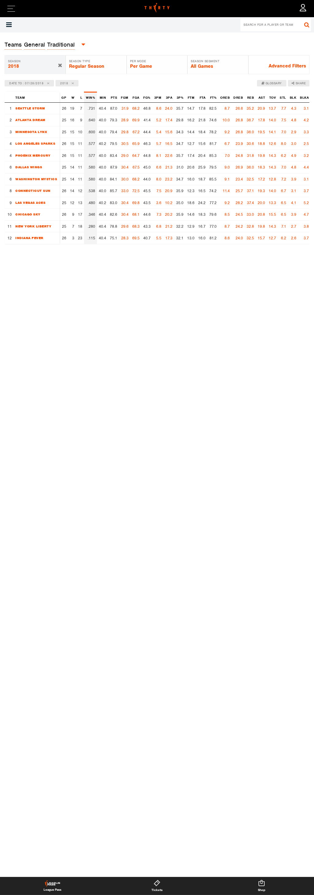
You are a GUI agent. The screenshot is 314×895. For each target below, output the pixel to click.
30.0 (124, 179)
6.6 (158, 167)
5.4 (158, 132)
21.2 (168, 226)
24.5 (239, 214)
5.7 (158, 143)
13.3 (272, 202)
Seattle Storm (30, 108)
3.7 (306, 190)
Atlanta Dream (30, 120)
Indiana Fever (29, 238)
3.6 (158, 202)
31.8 (250, 155)
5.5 (158, 238)
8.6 (158, 108)
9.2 (227, 132)
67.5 (136, 167)
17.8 (261, 120)
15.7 (261, 238)
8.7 (227, 108)
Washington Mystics (36, 179)
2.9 (293, 132)
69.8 (136, 202)
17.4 (168, 120)
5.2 (158, 120)
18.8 (261, 143)
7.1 (283, 226)
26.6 (239, 108)
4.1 (293, 202)
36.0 (250, 132)
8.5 (227, 214)
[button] (9, 24)
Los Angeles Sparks (35, 143)
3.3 (306, 132)
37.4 (250, 202)
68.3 (136, 226)
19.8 (261, 155)
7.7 (283, 108)
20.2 (168, 214)
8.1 (158, 155)
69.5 (136, 238)
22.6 (168, 155)
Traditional (61, 44)
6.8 (158, 226)
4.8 (293, 120)
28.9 (124, 120)
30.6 (250, 143)
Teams (13, 44)
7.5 (283, 120)
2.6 (293, 238)
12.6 (272, 143)
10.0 (226, 120)
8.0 (283, 143)
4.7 (306, 214)
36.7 (250, 120)
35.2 (250, 108)
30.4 (124, 167)
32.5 (250, 179)
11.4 (226, 190)
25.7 (239, 190)
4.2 (306, 120)
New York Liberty (33, 226)
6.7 (227, 143)
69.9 (136, 120)
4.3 (293, 108)
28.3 (124, 238)
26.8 (239, 120)
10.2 (168, 202)
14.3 (272, 155)
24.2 (239, 226)
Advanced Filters (287, 66)
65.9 (136, 143)
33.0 (124, 190)
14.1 (272, 132)
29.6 (124, 226)
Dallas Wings (28, 167)
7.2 (283, 179)
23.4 (239, 179)
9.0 (227, 167)
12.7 (272, 238)
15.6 (168, 132)
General (34, 44)
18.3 (261, 167)
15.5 (272, 214)
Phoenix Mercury (33, 155)
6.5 (283, 202)
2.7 (293, 226)
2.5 (306, 143)
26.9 (239, 167)
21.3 (168, 167)
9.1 (227, 179)
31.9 (124, 108)
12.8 (272, 179)
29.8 (124, 132)
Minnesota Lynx (31, 132)
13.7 (272, 108)
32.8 (250, 226)
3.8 (306, 226)
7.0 (283, 132)
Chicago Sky (27, 214)
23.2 (168, 179)
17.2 (261, 179)
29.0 (124, 155)
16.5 (168, 143)
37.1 (250, 190)
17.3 (168, 238)
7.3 (158, 214)
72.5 (136, 190)
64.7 (136, 155)
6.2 (283, 155)
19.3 (261, 190)
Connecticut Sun (33, 191)
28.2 (239, 202)
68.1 (136, 214)
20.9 (261, 108)
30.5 (124, 143)
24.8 (239, 155)
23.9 (239, 143)
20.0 (261, 202)
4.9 (293, 155)
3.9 (293, 179)
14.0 (272, 120)
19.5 (261, 132)
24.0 (168, 108)
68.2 (136, 108)
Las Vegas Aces (30, 202)
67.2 (136, 132)
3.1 (306, 108)
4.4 (306, 167)
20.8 (261, 214)
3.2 (306, 155)
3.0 (293, 143)
